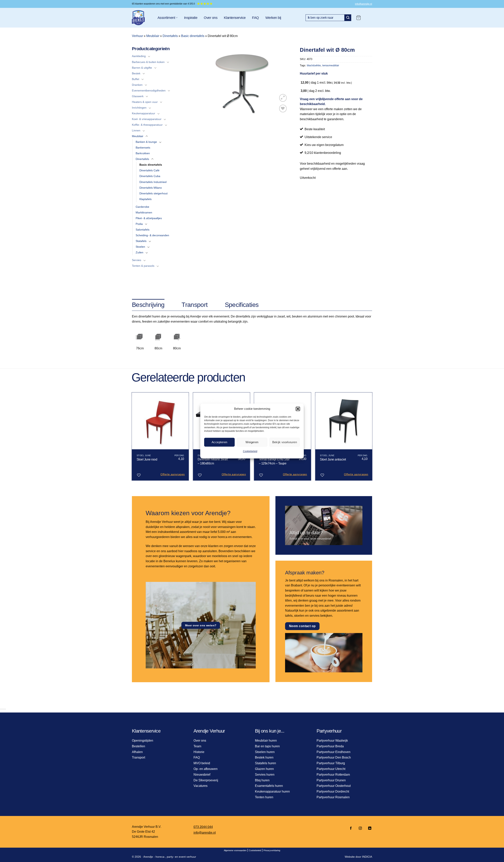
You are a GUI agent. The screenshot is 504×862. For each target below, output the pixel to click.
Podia (139, 223)
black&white (314, 65)
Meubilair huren (266, 740)
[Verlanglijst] (283, 108)
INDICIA (367, 856)
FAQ (255, 18)
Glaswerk (138, 96)
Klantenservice (235, 18)
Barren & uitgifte (142, 67)
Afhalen (137, 752)
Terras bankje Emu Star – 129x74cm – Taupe (274, 461)
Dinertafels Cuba (149, 176)
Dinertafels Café (149, 170)
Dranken (137, 84)
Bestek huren (264, 757)
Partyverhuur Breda (330, 746)
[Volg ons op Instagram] (360, 828)
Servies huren (264, 774)
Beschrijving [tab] (148, 304)
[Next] (372, 438)
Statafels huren (265, 763)
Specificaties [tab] (242, 304)
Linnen (136, 130)
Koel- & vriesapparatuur (146, 119)
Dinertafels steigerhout (153, 193)
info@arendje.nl (363, 4)
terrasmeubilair (330, 65)
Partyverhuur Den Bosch (334, 757)
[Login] (368, 17)
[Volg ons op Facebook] (351, 828)
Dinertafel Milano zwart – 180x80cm (213, 461)
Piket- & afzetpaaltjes (149, 218)
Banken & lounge (146, 141)
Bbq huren (262, 780)
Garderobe (142, 206)
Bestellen (138, 746)
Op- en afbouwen (206, 769)
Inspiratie (190, 18)
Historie (199, 752)
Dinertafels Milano (150, 187)
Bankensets (143, 147)
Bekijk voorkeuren (284, 442)
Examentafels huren (269, 785)
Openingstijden (142, 740)
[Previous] (132, 438)
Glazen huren (264, 769)
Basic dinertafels (192, 36)
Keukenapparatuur (143, 113)
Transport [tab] (195, 304)
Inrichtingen (139, 107)
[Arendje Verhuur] (142, 18)
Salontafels (142, 229)
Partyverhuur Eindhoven (333, 752)
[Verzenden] (348, 17)
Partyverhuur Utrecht (331, 769)
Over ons (210, 18)
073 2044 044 (203, 827)
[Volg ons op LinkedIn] (368, 828)
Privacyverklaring (271, 850)
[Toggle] (149, 56)
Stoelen (140, 246)
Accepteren (219, 442)
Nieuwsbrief (202, 774)
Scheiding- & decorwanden (152, 235)
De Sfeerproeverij (206, 780)
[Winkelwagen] (358, 17)
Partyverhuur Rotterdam (333, 774)
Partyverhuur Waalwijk (332, 740)
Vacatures (201, 785)
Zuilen (139, 252)
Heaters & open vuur (145, 101)
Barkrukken (143, 153)
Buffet (135, 79)
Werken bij (273, 18)
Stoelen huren (265, 752)
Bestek (136, 73)
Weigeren (252, 442)
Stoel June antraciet (333, 459)
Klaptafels (145, 199)
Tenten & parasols (143, 265)
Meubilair (152, 36)
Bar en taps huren (267, 746)
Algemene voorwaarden (235, 850)
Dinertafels (170, 36)
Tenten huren (264, 797)
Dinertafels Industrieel (153, 182)
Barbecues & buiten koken (148, 62)
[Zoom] (283, 98)
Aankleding (139, 56)
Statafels (141, 241)
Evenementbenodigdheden (149, 90)
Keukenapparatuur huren (272, 791)
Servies (136, 260)
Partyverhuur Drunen (331, 780)
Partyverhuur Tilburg (331, 763)
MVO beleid (202, 763)
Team (197, 746)
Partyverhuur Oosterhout (334, 785)
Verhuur (137, 36)
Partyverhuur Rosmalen (333, 797)
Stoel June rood (147, 459)
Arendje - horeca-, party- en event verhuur (169, 856)
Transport (138, 757)
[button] (298, 409)
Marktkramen (144, 212)
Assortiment (166, 18)
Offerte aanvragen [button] (172, 474)
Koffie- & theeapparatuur (147, 124)
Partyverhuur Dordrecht (333, 791)
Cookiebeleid (250, 451)
